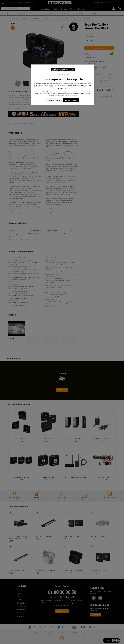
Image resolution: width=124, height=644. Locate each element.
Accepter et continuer (71, 100)
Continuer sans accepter (63, 74)
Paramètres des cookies (53, 100)
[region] (62, 84)
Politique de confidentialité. (70, 95)
